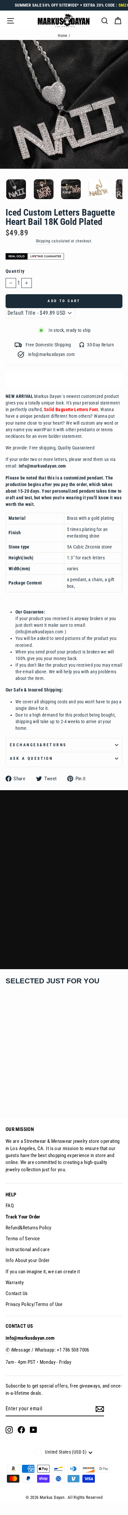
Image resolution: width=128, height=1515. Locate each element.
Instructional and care (28, 1249)
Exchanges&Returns (38, 745)
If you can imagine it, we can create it (43, 1272)
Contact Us (17, 1293)
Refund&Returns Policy (29, 1228)
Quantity (15, 271)
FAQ (10, 1206)
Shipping (43, 241)
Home (62, 35)
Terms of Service (23, 1239)
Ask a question (31, 758)
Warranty (15, 1283)
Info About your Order (28, 1260)
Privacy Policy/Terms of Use (34, 1304)
